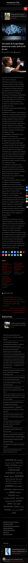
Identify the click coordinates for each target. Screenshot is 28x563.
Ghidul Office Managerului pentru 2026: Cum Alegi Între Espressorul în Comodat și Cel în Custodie (14, 397)
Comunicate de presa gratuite (11, 526)
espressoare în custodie (17, 481)
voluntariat (21, 506)
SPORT (10, 504)
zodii (14, 513)
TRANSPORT (8, 507)
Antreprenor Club (13, 2)
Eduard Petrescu (10, 479)
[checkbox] (4, 559)
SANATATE (6, 293)
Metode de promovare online (11, 522)
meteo (18, 492)
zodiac (21, 510)
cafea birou (20, 465)
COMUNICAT (10, 473)
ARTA (7, 465)
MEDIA (12, 492)
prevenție (17, 495)
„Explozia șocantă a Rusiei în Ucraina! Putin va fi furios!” (18, 324)
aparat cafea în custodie (9, 463)
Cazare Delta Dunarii (9, 530)
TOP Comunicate (7, 534)
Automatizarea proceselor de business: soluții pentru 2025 (17, 550)
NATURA (11, 495)
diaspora (12, 476)
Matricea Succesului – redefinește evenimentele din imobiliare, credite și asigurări (13, 409)
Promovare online (8, 524)
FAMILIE (9, 486)
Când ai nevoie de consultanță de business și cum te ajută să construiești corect (13, 390)
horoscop (7, 489)
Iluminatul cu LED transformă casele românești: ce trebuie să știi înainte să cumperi (13, 417)
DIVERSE (12, 18)
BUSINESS (13, 465)
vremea (7, 509)
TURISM (16, 507)
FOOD (15, 486)
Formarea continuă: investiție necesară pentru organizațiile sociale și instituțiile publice (13, 372)
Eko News (9, 481)
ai (15, 459)
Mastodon (5, 543)
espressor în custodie (17, 483)
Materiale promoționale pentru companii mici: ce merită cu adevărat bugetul (13, 337)
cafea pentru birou (11, 467)
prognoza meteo (9, 498)
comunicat (18, 52)
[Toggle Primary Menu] (25, 8)
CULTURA (19, 473)
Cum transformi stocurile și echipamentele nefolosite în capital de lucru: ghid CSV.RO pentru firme (13, 344)
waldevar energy (15, 510)
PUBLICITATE (20, 498)
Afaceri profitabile (8, 528)
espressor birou (9, 483)
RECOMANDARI (14, 553)
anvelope (19, 460)
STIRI (11, 293)
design (6, 476)
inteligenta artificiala (18, 489)
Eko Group (19, 479)
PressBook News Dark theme (17, 561)
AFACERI (9, 460)
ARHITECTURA (19, 463)
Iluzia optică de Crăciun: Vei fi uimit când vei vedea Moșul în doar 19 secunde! (18, 15)
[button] (3, 252)
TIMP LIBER (16, 504)
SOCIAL (19, 501)
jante (8, 492)
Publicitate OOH (10, 501)
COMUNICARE (14, 470)
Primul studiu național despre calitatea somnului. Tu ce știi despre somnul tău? (7, 280)
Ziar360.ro (6, 532)
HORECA (20, 486)
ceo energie (18, 467)
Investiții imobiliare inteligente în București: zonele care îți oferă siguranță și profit (12, 424)
